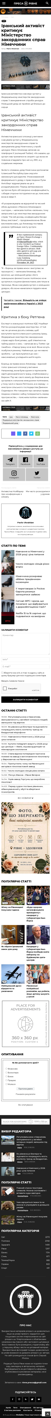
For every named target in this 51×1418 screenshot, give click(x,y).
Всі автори (38, 1408)
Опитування (25, 1408)
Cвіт (12, 17)
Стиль (4, 1256)
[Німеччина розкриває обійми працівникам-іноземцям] (7, 584)
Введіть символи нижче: (13, 681)
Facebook (25, 464)
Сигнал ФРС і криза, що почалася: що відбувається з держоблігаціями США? (32, 604)
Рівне (4, 1249)
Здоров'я (5, 1245)
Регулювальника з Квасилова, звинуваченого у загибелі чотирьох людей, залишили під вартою (24, 720)
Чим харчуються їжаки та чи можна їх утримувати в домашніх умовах (32, 1205)
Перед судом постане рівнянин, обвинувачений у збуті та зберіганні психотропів (22, 789)
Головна (4, 17)
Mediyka (20, 1415)
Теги (15, 1408)
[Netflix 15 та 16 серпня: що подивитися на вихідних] (7, 621)
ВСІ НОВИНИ (25, 798)
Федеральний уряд (10, 423)
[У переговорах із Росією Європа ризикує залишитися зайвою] (7, 596)
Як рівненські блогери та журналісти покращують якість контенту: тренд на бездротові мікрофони (24, 730)
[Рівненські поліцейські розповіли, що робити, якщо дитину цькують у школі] (38, 974)
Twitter (37, 477)
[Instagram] (19, 1399)
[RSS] (25, 1399)
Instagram (14, 477)
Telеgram (10, 464)
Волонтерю (13, 1073)
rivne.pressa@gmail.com (34, 1382)
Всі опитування (25, 1105)
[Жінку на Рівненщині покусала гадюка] (13, 895)
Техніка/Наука (8, 1260)
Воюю (10, 1076)
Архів (8, 1408)
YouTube (40, 464)
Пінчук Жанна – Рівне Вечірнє (24, 775)
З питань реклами (12, 1410)
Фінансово (13, 1069)
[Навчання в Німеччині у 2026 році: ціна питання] (7, 559)
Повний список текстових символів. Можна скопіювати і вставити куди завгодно (31, 1190)
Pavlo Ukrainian (13, 49)
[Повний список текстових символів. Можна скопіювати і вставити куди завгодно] (7, 1191)
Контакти (27, 1410)
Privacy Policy (41, 1410)
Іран (11, 417)
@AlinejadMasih (24, 242)
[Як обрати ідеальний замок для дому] (13, 934)
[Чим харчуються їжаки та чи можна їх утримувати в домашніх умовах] (7, 1205)
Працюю (12, 1080)
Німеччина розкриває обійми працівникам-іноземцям (29, 579)
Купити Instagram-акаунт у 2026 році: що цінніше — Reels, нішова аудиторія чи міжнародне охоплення (24, 747)
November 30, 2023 (25, 262)
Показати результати (25, 1094)
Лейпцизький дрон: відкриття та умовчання (11, 988)
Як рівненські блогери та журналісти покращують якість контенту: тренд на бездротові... (32, 1156)
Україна (4, 1264)
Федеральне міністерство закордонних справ (20, 420)
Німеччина (35, 417)
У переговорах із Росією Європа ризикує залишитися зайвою (30, 591)
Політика (5, 1241)
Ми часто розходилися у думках (38, 492)
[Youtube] (38, 1399)
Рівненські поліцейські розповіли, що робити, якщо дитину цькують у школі (38, 991)
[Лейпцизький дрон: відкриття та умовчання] (13, 974)
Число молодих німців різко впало (26, 770)
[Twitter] (32, 1399)
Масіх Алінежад (22, 417)
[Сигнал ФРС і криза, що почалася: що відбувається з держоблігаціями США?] (7, 609)
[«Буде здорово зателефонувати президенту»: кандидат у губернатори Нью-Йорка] (38, 895)
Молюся (11, 1084)
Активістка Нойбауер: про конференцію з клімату (12, 494)
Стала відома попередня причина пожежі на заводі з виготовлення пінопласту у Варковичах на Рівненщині (25, 756)
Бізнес (4, 1252)
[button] (47, 3)
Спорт (4, 1268)
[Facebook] (12, 1399)
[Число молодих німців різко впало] (7, 572)
